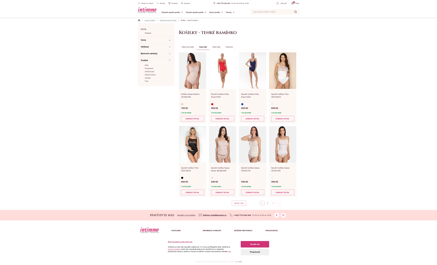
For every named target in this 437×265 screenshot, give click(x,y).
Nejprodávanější (188, 47)
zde (229, 251)
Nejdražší (229, 47)
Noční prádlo (215, 12)
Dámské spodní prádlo (171, 12)
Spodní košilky (150, 20)
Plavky (229, 12)
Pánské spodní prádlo (195, 12)
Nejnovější (203, 47)
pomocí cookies (174, 249)
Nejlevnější (216, 47)
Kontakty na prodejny (186, 215)
